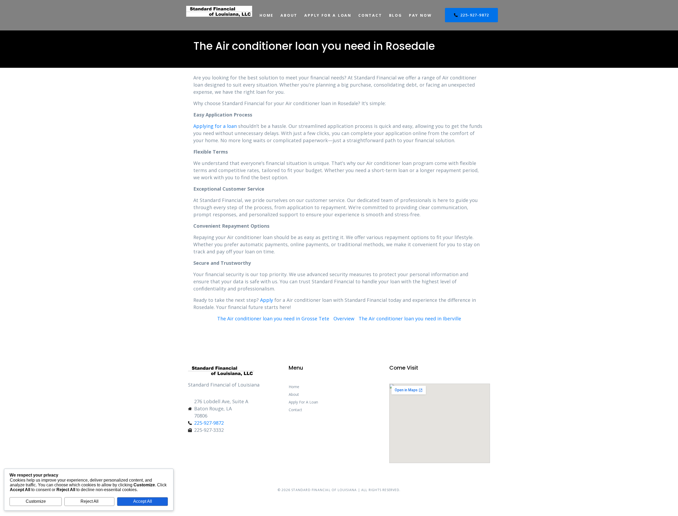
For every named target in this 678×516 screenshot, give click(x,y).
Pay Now (420, 15)
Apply (266, 300)
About (288, 15)
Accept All (142, 501)
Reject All (90, 501)
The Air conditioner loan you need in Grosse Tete (273, 318)
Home (267, 15)
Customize (36, 501)
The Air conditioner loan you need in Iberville (410, 318)
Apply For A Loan (327, 15)
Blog (395, 15)
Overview (343, 318)
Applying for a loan (215, 126)
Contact (370, 15)
